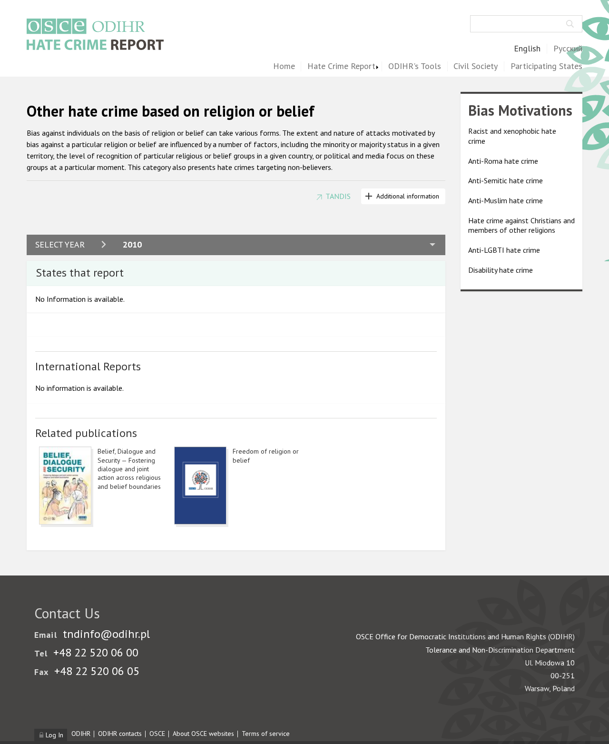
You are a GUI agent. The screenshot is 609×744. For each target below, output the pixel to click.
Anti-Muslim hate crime (505, 200)
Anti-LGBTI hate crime (504, 250)
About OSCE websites (203, 733)
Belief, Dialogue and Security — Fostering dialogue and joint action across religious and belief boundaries (129, 469)
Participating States (546, 66)
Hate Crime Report (341, 66)
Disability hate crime (500, 270)
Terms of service (266, 733)
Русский (567, 49)
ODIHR (80, 733)
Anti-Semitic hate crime (505, 181)
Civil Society (475, 66)
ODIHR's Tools (414, 66)
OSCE (157, 733)
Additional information (407, 196)
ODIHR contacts (120, 733)
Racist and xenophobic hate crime (512, 136)
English (527, 49)
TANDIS (338, 196)
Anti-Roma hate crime (503, 161)
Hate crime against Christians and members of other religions (521, 225)
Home (284, 66)
